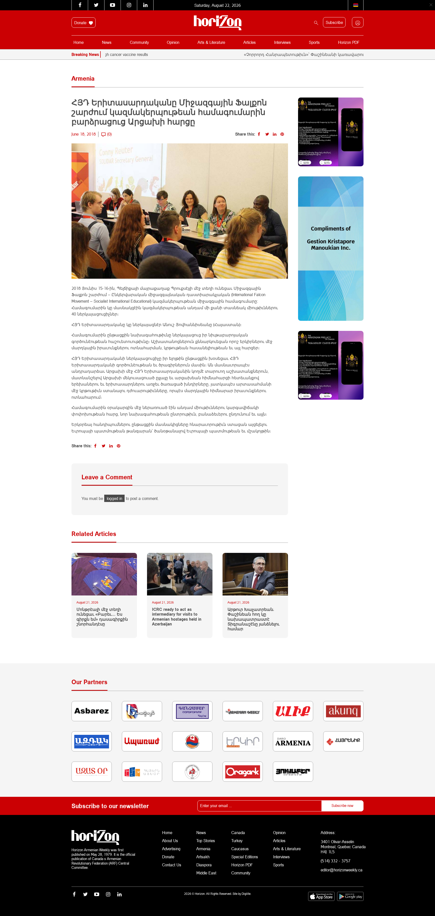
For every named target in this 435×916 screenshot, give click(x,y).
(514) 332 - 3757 (335, 860)
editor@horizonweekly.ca (341, 869)
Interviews (282, 42)
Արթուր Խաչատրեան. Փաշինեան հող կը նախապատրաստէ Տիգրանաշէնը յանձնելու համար (253, 619)
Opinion (173, 42)
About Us (170, 840)
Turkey (236, 840)
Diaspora (204, 864)
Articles (249, 42)
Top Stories (205, 840)
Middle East (206, 872)
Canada (238, 832)
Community (139, 42)
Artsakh (202, 856)
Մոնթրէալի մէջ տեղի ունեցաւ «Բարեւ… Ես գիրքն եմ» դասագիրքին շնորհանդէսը (102, 616)
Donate (81, 22)
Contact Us (171, 864)
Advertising (171, 848)
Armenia (203, 848)
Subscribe (334, 22)
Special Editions (244, 856)
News (107, 42)
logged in (114, 498)
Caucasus (240, 848)
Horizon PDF (348, 42)
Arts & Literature (211, 42)
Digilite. (246, 894)
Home (79, 42)
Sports (314, 42)
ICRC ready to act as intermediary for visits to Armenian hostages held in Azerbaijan (176, 616)
